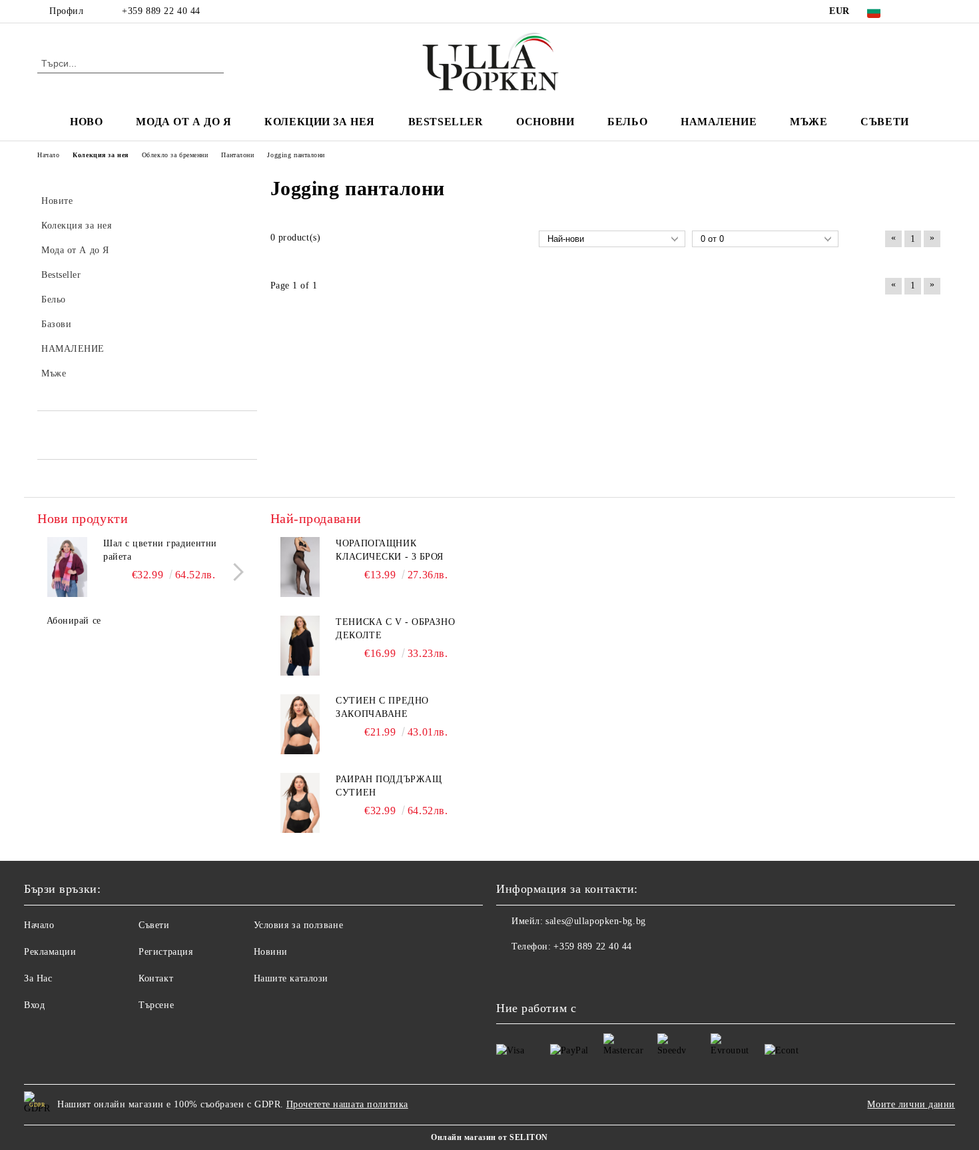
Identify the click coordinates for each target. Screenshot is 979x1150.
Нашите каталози (291, 978)
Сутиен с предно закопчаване (382, 707)
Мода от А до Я (183, 121)
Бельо (627, 121)
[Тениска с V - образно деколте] (300, 646)
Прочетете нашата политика (347, 1104)
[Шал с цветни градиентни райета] (67, 567)
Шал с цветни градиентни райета (160, 550)
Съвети (884, 121)
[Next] (235, 572)
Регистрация (165, 952)
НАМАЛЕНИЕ (719, 121)
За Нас (38, 978)
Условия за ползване (299, 925)
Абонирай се (74, 621)
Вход (34, 1005)
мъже (808, 121)
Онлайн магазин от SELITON (489, 1137)
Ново (86, 121)
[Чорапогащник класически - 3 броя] (300, 567)
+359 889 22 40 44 (161, 11)
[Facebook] (914, 11)
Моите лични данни (911, 1104)
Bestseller (446, 121)
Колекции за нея (319, 121)
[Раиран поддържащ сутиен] (300, 803)
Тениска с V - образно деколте (395, 628)
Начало (39, 925)
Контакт (156, 978)
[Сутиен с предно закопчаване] (300, 724)
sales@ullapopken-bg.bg (595, 921)
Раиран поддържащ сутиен (389, 786)
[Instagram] (934, 11)
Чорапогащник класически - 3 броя (390, 550)
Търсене (156, 1005)
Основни (545, 121)
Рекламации (50, 952)
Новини (271, 952)
